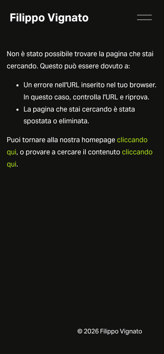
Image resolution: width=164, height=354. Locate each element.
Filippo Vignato (49, 17)
